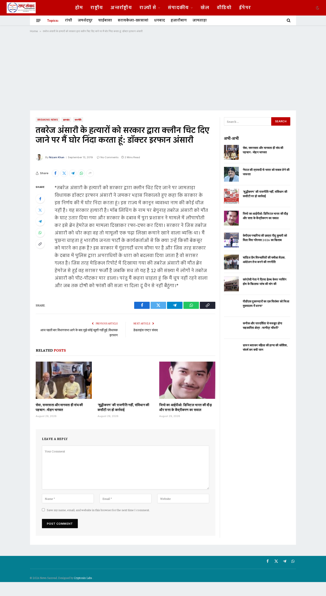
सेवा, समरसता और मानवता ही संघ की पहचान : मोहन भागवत (59, 407)
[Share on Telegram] (73, 173)
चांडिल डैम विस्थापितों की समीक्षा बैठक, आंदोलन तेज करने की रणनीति (264, 259)
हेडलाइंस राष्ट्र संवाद (146, 330)
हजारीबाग (179, 20)
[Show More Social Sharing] (90, 173)
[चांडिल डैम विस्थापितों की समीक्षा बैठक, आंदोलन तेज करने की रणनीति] (231, 262)
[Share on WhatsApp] (81, 173)
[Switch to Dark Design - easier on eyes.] (317, 8)
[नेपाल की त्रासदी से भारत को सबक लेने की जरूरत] (231, 174)
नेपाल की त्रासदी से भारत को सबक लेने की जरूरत (266, 172)
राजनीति (78, 119)
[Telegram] (40, 221)
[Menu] (38, 20)
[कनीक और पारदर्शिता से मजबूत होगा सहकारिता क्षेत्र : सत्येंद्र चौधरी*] (231, 327)
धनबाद (159, 20)
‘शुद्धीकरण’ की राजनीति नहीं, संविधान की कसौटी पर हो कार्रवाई (123, 407)
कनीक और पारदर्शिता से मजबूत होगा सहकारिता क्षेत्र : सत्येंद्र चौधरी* (262, 325)
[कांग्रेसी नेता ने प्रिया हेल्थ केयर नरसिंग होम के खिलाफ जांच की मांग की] (231, 284)
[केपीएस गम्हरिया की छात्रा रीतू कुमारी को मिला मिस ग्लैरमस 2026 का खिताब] (231, 240)
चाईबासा (105, 20)
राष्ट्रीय (96, 7)
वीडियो (224, 7)
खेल (204, 7)
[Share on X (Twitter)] (64, 173)
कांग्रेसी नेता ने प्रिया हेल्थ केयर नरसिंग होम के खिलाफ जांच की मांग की (264, 281)
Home (34, 31)
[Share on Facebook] (55, 173)
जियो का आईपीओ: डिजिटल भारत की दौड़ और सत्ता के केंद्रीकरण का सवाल (185, 407)
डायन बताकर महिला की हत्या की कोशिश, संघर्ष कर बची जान (265, 347)
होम (79, 7)
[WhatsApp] (40, 232)
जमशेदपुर (85, 20)
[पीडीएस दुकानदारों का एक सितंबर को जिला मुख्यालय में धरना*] (231, 305)
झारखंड (66, 119)
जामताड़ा (199, 20)
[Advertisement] (163, 72)
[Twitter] (40, 210)
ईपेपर (245, 7)
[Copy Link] (40, 244)
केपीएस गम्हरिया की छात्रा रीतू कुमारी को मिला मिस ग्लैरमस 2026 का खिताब (265, 237)
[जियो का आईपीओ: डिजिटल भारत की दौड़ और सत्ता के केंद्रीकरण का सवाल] (187, 380)
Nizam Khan (56, 157)
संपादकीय (178, 7)
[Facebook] (40, 198)
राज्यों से (147, 7)
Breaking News (47, 119)
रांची (68, 20)
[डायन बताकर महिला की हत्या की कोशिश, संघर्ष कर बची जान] (231, 349)
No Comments (109, 157)
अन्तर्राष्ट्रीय (121, 7)
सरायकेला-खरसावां (133, 20)
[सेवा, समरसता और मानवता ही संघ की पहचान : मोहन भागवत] (64, 380)
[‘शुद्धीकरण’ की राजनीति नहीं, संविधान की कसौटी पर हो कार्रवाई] (126, 380)
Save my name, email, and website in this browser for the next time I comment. (98, 510)
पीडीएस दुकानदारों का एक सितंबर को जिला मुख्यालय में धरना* (266, 303)
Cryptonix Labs (83, 578)
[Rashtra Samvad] (21, 8)
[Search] (288, 20)
